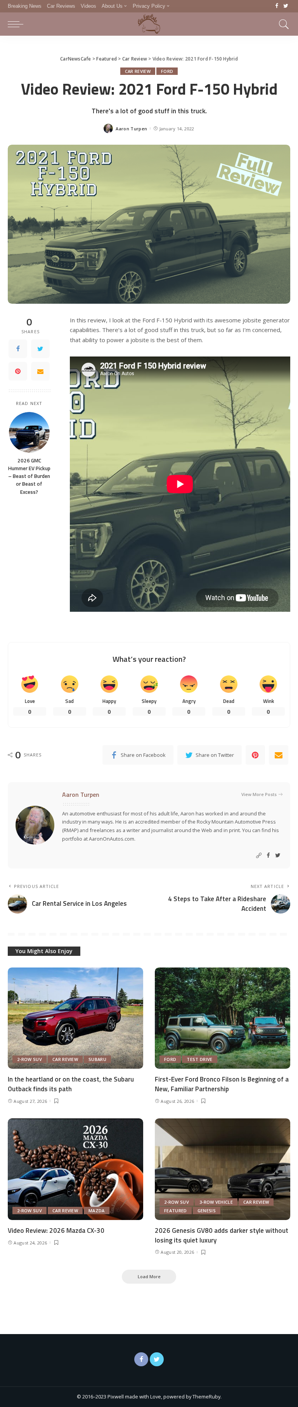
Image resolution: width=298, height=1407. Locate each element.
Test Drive (199, 1059)
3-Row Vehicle (216, 1202)
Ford (167, 71)
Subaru (97, 1059)
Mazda (96, 1210)
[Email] (40, 371)
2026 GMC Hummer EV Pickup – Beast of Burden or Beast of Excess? (29, 476)
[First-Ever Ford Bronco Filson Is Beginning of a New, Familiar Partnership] (222, 1018)
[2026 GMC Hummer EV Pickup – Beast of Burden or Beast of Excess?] (29, 432)
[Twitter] (285, 6)
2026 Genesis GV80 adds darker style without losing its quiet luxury (221, 1235)
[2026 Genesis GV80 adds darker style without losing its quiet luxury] (222, 1169)
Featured (175, 1210)
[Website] (258, 855)
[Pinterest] (18, 371)
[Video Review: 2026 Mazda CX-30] (75, 1169)
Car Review (138, 71)
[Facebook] (276, 6)
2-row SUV (29, 1059)
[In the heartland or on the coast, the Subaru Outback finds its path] (75, 1018)
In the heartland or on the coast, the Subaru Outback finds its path (71, 1084)
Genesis (207, 1210)
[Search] (282, 24)
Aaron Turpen (131, 128)
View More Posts (259, 794)
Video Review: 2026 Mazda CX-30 (56, 1230)
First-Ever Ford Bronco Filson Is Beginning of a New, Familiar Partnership (222, 1084)
